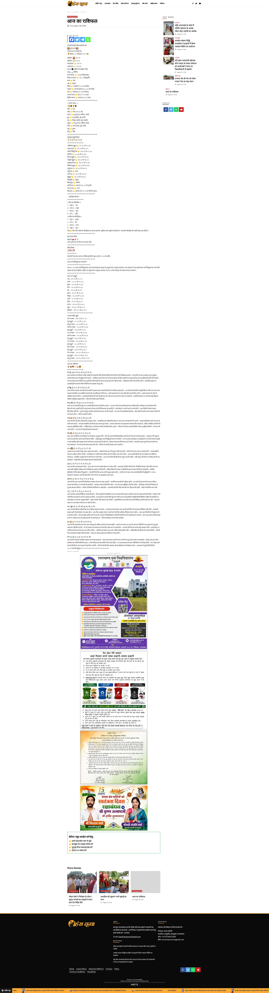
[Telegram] (82, 39)
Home (71, 969)
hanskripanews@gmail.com (129, 936)
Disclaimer (91, 971)
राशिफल (162, 3)
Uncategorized (72, 17)
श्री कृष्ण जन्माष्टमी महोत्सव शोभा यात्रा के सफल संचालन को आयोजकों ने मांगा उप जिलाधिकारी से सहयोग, (134, 960)
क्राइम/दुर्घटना (135, 3)
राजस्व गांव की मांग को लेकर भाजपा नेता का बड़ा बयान (110, 990)
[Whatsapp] (88, 39)
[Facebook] (71, 39)
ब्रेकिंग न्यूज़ (98, 3)
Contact (109, 969)
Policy (116, 969)
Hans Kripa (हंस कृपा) (137, 979)
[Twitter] (77, 39)
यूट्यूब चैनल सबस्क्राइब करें (82, 847)
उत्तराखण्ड (107, 3)
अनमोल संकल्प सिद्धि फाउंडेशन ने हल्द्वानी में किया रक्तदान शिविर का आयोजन (185, 43)
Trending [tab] (171, 17)
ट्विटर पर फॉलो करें (79, 850)
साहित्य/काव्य (153, 3)
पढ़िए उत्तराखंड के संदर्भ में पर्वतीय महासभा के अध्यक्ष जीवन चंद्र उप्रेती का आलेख (185, 28)
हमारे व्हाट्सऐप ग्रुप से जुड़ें (81, 841)
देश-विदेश (115, 3)
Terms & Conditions (77, 971)
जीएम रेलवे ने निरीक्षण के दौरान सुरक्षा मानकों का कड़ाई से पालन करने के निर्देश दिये (80, 899)
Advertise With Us (96, 969)
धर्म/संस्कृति (177, 38)
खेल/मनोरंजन (125, 3)
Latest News (81, 969)
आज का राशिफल (138, 896)
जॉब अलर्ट (145, 3)
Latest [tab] (164, 17)
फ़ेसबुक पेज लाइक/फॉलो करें (82, 844)
